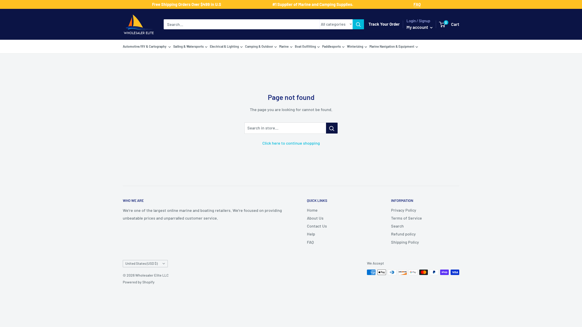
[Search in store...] (332, 128)
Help (311, 233)
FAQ (310, 242)
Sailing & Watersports (188, 46)
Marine (284, 46)
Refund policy (403, 233)
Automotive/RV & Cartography (145, 46)
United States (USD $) (141, 263)
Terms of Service (406, 218)
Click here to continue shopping (291, 143)
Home (312, 210)
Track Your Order (384, 24)
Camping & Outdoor (259, 46)
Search (397, 225)
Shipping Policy (405, 242)
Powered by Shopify (139, 282)
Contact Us (317, 225)
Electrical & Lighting (224, 46)
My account (417, 27)
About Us (315, 218)
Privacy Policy (403, 210)
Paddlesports (331, 46)
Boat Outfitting (305, 46)
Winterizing (355, 46)
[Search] (358, 24)
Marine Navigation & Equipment (391, 46)
